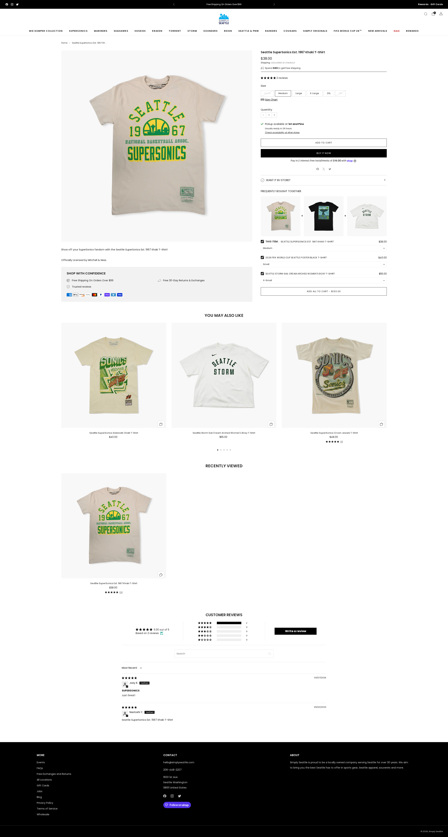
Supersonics (78, 31)
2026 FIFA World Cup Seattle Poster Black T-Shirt (296, 257)
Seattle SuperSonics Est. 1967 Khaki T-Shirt (113, 583)
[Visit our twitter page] (17, 4)
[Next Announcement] (274, 4)
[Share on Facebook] (318, 169)
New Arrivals (377, 31)
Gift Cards (436, 4)
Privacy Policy (45, 803)
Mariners (100, 31)
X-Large (314, 93)
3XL (340, 93)
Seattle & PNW (248, 31)
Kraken (157, 31)
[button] (268, 78)
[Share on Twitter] (330, 169)
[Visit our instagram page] (12, 4)
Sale (397, 31)
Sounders (210, 31)
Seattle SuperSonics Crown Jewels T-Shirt (334, 433)
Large (299, 93)
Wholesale (43, 814)
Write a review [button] (295, 631)
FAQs (40, 768)
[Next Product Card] (387, 383)
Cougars (290, 31)
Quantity (266, 109)
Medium (283, 93)
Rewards (423, 4)
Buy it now (324, 153)
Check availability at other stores (282, 132)
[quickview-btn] (161, 424)
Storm (192, 31)
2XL (329, 93)
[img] (129, 678)
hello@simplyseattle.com (178, 762)
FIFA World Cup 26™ (348, 31)
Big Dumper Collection (46, 31)
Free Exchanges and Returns (54, 774)
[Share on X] (324, 169)
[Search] (425, 14)
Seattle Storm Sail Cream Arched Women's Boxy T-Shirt (300, 273)
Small (267, 93)
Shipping (265, 62)
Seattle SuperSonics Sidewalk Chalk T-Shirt (113, 433)
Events (41, 762)
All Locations (44, 779)
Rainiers (271, 31)
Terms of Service (47, 808)
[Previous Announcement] (174, 4)
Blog (39, 797)
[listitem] (224, 4)
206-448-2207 (172, 769)
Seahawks (121, 31)
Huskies (140, 31)
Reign (228, 31)
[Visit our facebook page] (6, 4)
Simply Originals (315, 31)
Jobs (39, 791)
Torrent (175, 31)
